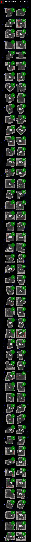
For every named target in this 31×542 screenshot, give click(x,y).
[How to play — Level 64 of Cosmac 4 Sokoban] (24, 341)
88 (21, 472)
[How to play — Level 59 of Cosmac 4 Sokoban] (13, 320)
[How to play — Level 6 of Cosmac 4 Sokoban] (24, 31)
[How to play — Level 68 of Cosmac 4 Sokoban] (24, 363)
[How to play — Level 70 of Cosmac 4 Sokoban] (24, 373)
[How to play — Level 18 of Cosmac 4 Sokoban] (24, 95)
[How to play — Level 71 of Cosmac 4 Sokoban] (13, 384)
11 (10, 66)
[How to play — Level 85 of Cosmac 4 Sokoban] (13, 459)
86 (21, 461)
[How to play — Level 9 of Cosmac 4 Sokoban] (13, 53)
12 (20, 66)
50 (21, 269)
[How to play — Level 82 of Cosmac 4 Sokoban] (24, 438)
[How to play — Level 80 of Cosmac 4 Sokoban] (24, 427)
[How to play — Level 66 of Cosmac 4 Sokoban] (24, 352)
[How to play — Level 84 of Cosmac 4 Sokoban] (24, 448)
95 (10, 515)
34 (21, 183)
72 (20, 387)
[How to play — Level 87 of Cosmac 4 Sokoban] (13, 470)
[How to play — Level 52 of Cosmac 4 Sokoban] (24, 277)
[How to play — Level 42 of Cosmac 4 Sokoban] (24, 224)
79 (10, 429)
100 (20, 536)
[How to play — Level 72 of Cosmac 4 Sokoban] (24, 384)
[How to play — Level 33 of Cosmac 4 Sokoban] (13, 181)
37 (10, 205)
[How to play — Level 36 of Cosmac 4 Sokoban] (24, 192)
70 (21, 376)
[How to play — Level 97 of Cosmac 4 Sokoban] (13, 523)
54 (21, 290)
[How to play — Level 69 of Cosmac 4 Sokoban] (13, 373)
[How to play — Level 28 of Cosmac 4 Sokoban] (24, 149)
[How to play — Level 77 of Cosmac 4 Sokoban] (13, 416)
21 (10, 119)
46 (21, 248)
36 (21, 194)
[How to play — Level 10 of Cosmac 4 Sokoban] (24, 53)
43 (10, 237)
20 (21, 108)
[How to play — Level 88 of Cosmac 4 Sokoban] (24, 470)
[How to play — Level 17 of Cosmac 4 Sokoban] (13, 95)
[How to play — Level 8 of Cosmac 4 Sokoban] (24, 42)
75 (10, 408)
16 (20, 87)
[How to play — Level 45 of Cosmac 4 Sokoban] (13, 245)
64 (21, 344)
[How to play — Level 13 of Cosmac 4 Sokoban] (13, 74)
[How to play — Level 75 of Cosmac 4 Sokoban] (13, 405)
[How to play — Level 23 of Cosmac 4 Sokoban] (13, 127)
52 (21, 280)
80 (21, 429)
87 (10, 472)
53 (10, 290)
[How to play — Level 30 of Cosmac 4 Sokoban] (24, 159)
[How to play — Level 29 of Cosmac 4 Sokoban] (13, 159)
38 (21, 205)
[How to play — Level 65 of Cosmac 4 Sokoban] (13, 352)
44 (21, 237)
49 (10, 269)
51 (10, 280)
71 (10, 387)
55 (10, 301)
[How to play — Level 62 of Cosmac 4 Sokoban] (24, 331)
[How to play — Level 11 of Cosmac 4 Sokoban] (13, 63)
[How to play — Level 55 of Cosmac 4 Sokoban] (13, 299)
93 (10, 504)
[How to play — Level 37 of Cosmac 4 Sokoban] (13, 202)
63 (10, 344)
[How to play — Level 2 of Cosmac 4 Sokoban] (24, 10)
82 (21, 440)
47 (10, 258)
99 (10, 536)
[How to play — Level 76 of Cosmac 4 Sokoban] (24, 405)
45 (10, 248)
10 (20, 55)
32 (21, 173)
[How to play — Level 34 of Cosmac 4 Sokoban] (24, 181)
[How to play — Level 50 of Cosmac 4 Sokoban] (24, 266)
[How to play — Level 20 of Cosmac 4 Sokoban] (24, 106)
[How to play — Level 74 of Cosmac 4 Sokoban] (24, 395)
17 (10, 98)
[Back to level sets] (2, 2)
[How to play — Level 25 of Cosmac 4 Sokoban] (13, 138)
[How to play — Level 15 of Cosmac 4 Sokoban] (13, 85)
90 (21, 483)
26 (21, 141)
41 (10, 226)
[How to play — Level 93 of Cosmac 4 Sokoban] (13, 502)
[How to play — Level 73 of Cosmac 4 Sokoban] (13, 395)
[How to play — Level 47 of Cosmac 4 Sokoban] (13, 256)
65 (10, 354)
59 (10, 322)
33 (10, 183)
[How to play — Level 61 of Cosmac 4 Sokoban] (13, 331)
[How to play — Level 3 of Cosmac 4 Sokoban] (13, 20)
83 (10, 451)
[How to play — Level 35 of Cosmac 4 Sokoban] (13, 192)
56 (21, 301)
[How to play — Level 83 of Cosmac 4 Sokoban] (13, 448)
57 (10, 312)
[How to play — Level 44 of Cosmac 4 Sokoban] (24, 234)
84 (21, 451)
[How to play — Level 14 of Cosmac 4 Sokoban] (24, 74)
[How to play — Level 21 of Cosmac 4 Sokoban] (13, 117)
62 (21, 333)
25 (10, 141)
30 (21, 162)
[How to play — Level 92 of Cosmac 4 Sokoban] (24, 491)
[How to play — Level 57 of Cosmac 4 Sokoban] (13, 309)
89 (10, 483)
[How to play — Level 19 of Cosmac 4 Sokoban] (13, 106)
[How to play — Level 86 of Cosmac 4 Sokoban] (24, 459)
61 (10, 333)
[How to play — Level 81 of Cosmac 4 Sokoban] (13, 438)
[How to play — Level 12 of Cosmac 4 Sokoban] (24, 63)
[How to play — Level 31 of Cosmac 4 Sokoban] (13, 170)
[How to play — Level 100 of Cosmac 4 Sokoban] (24, 534)
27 (10, 151)
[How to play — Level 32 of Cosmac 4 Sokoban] (24, 170)
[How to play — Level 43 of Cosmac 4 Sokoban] (13, 234)
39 (10, 215)
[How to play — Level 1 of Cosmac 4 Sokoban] (13, 10)
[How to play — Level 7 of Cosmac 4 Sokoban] (13, 42)
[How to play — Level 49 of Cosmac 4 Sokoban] (13, 266)
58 (20, 312)
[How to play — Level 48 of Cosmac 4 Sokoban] (24, 256)
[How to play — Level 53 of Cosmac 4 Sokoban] (13, 288)
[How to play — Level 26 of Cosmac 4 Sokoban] (24, 138)
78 (20, 419)
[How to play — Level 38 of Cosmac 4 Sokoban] (24, 202)
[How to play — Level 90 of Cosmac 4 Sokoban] (24, 480)
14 (20, 76)
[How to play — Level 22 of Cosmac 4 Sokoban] (24, 117)
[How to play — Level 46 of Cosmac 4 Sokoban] (24, 245)
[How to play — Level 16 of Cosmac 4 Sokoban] (24, 85)
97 (10, 526)
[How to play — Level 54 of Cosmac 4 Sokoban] (24, 288)
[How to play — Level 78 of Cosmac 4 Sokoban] (24, 416)
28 (21, 151)
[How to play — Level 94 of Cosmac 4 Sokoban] (24, 502)
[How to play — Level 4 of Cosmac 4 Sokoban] (24, 20)
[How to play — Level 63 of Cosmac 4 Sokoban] (13, 341)
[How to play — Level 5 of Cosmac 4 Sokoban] (13, 31)
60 (21, 322)
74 (20, 397)
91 (10, 494)
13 (10, 76)
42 (21, 226)
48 (21, 258)
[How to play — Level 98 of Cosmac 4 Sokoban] (24, 523)
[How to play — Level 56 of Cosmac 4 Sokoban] (24, 299)
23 (10, 130)
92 (21, 494)
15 (10, 87)
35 (10, 194)
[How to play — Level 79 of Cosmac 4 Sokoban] (13, 427)
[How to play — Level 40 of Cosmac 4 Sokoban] (24, 213)
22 (21, 119)
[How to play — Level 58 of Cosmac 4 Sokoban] (24, 309)
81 (10, 440)
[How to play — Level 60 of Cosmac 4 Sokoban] (24, 320)
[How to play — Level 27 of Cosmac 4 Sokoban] (13, 149)
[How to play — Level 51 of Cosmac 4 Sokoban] (13, 277)
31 (10, 173)
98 (21, 526)
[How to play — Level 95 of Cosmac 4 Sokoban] (13, 512)
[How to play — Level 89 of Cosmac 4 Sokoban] (13, 480)
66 (21, 354)
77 (10, 419)
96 (21, 515)
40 (21, 215)
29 (10, 162)
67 (10, 365)
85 (10, 461)
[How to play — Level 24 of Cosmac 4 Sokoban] (24, 127)
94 (21, 504)
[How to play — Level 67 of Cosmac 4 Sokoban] (13, 363)
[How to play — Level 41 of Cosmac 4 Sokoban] (13, 224)
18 (21, 98)
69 (10, 376)
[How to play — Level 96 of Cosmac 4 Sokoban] (24, 512)
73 (10, 397)
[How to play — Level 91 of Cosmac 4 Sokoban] (13, 491)
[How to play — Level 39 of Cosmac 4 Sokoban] (13, 213)
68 (21, 365)
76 (20, 408)
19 (10, 108)
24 (21, 130)
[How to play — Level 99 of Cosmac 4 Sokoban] (13, 534)
